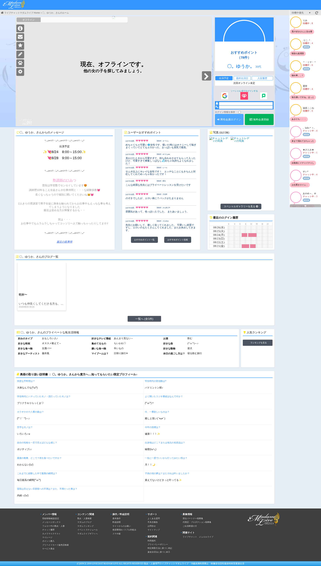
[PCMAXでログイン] (264, 96)
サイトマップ (153, 530)
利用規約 (151, 540)
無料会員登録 (260, 119)
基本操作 (116, 518)
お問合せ (151, 526)
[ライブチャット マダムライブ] (263, 526)
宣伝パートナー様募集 (193, 518)
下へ (305, 206)
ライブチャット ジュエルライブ (198, 537)
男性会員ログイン (230, 119)
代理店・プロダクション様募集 (197, 522)
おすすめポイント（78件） (244, 55)
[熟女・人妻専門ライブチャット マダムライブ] (14, 5)
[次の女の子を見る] (206, 76)
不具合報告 (152, 522)
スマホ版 (116, 533)
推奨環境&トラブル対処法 (124, 530)
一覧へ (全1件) (144, 318)
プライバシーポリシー (157, 544)
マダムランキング (85, 526)
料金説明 (116, 522)
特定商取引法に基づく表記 (159, 548)
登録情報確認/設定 (50, 518)
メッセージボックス (51, 522)
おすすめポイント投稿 (177, 240)
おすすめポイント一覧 (144, 240)
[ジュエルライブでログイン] (244, 96)
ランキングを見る (258, 343)
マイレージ (47, 537)
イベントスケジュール (87, 530)
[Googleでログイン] (224, 96)
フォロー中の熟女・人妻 (53, 526)
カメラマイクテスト (51, 533)
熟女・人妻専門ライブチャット (159, 563)
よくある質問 (153, 518)
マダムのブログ (84, 522)
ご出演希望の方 (190, 526)
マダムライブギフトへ (87, 533)
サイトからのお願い (121, 526)
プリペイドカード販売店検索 (55, 545)
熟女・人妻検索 (84, 518)
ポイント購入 (48, 541)
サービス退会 (48, 548)
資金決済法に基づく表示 (158, 552)
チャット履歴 (48, 530)
